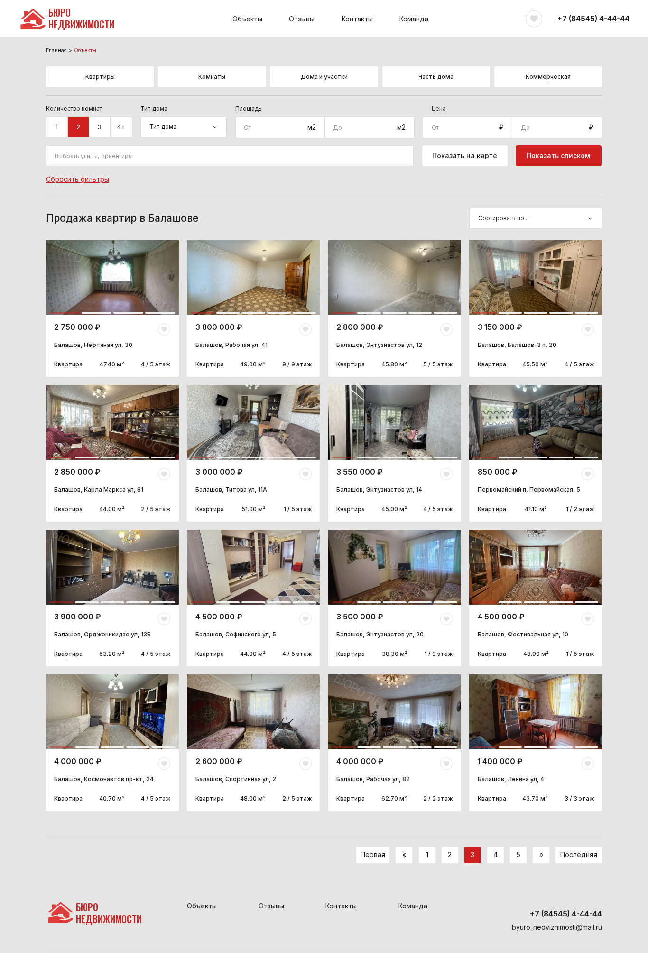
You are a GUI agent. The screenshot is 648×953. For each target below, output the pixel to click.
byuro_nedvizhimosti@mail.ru (557, 927)
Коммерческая (548, 76)
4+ (121, 127)
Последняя (578, 854)
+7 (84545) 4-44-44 (593, 18)
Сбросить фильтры (77, 179)
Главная (56, 51)
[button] (65, 278)
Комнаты (211, 76)
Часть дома (436, 76)
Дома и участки (324, 76)
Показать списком (558, 155)
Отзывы (302, 19)
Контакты (357, 19)
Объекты (247, 19)
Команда (413, 19)
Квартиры (100, 76)
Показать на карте (464, 155)
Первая (373, 854)
